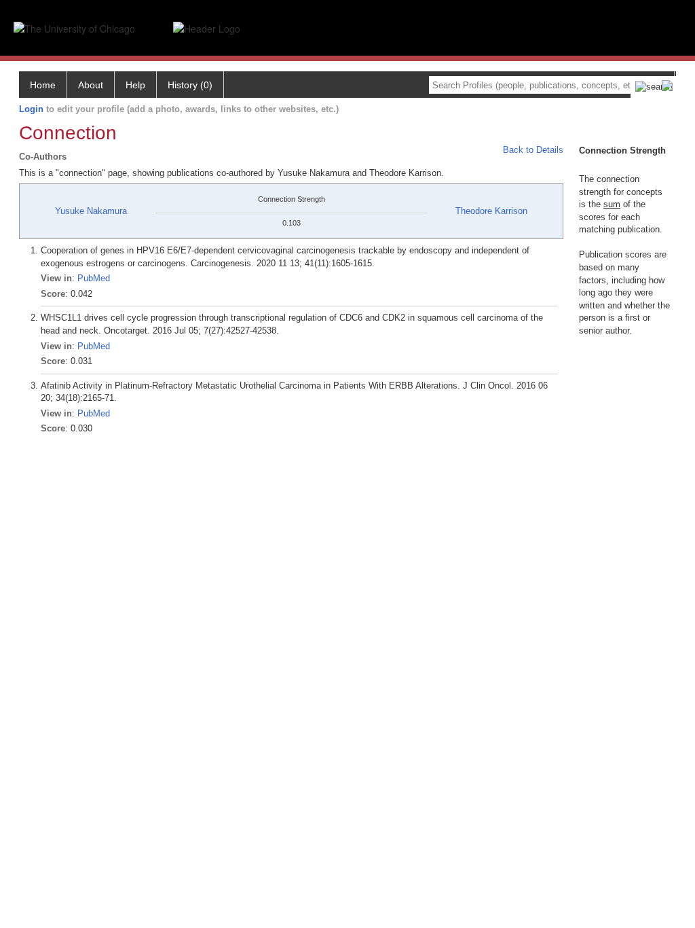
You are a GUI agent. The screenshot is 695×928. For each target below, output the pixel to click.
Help (135, 84)
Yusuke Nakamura (91, 211)
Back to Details (533, 150)
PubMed (93, 278)
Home (43, 84)
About (90, 84)
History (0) (190, 84)
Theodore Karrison (491, 211)
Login (31, 109)
